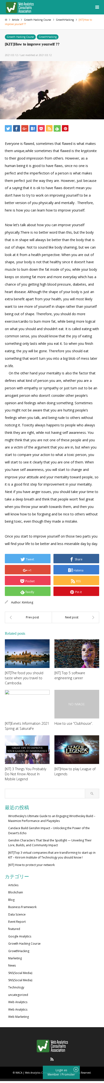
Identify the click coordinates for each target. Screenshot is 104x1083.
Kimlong (27, 602)
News (12, 965)
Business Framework (22, 907)
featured (14, 929)
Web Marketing (18, 1017)
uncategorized (18, 995)
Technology (16, 987)
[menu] (96, 7)
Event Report (17, 922)
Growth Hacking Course (20, 36)
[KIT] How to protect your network (31, 865)
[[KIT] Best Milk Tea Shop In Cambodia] (28, 617)
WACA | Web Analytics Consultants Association (41, 1072)
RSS (52, 1059)
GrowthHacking (48, 36)
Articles (13, 885)
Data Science (17, 914)
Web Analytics (17, 1002)
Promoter (68, 1074)
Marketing (15, 958)
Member (54, 1074)
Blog (11, 900)
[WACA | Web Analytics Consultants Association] (19, 7)
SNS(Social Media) (20, 973)
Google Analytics (19, 936)
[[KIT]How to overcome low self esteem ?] (75, 617)
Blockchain (15, 892)
